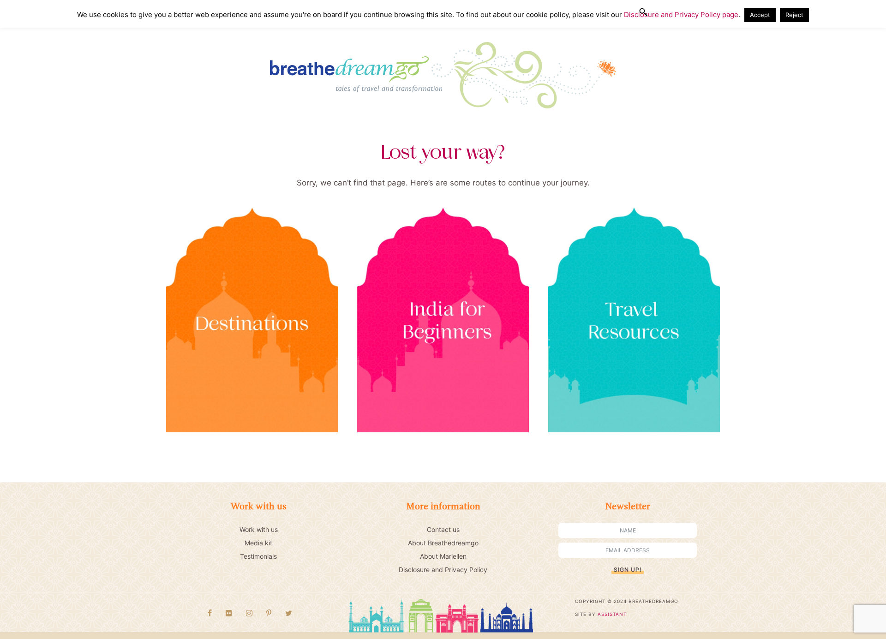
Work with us (258, 529)
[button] (643, 12)
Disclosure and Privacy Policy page (681, 14)
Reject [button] (794, 14)
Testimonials (258, 556)
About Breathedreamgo (443, 543)
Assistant (612, 614)
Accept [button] (760, 14)
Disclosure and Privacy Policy (443, 569)
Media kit (258, 543)
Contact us (443, 529)
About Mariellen (443, 556)
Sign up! (627, 569)
